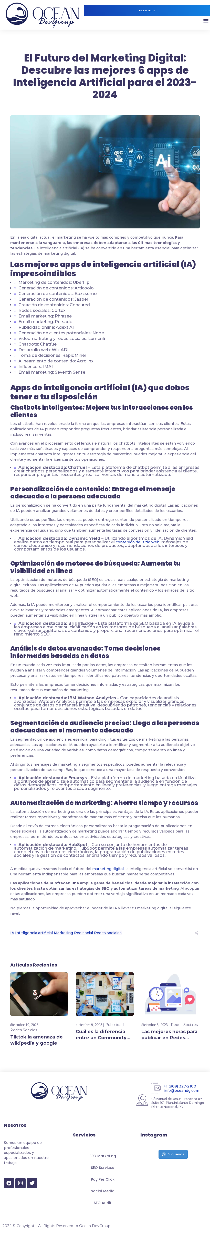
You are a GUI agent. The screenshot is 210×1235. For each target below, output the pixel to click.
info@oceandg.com (181, 1090)
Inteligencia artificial (34, 933)
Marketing (63, 933)
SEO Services (102, 1167)
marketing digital (108, 868)
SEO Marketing (102, 1155)
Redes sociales (108, 933)
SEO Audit (102, 1202)
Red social (83, 933)
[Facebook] (9, 1183)
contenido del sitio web (138, 542)
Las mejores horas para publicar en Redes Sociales (169, 1038)
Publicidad (114, 1024)
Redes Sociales (23, 1030)
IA (12, 933)
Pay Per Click (102, 1179)
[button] (147, 10)
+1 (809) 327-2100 (180, 1086)
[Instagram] (20, 1183)
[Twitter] (32, 1183)
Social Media (102, 1191)
